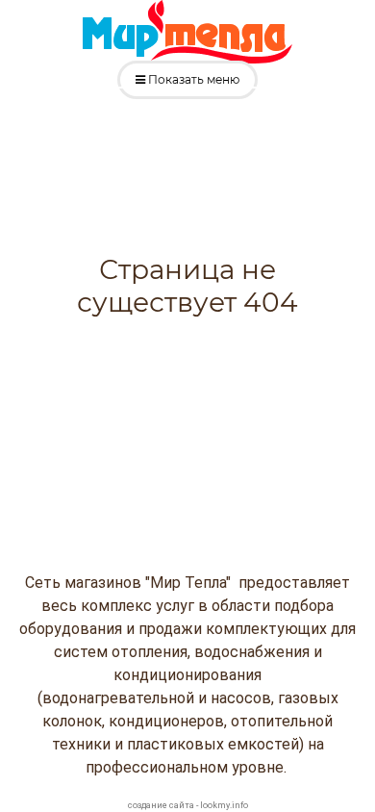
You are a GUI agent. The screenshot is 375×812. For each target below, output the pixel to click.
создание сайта (161, 805)
